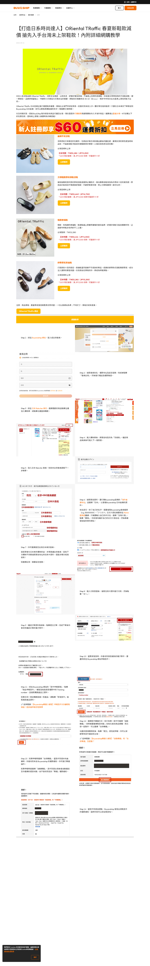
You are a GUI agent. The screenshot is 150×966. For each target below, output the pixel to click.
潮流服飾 (31, 15)
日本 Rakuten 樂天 (39, 408)
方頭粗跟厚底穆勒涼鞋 (68, 177)
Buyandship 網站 (39, 338)
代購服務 (78, 113)
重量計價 (116, 113)
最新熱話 (22, 15)
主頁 (15, 15)
